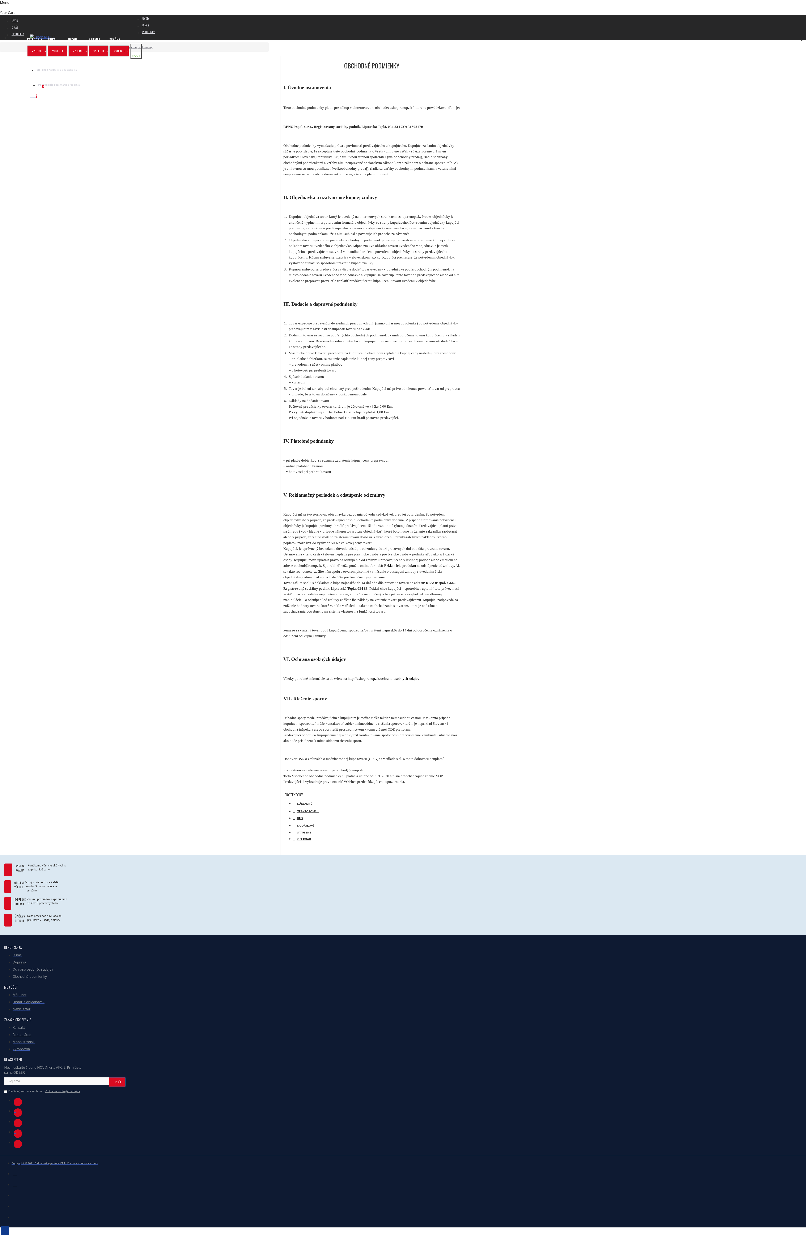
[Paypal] (15, 1194)
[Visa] (15, 1173)
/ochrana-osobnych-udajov (399, 679)
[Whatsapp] (18, 1144)
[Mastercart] (15, 1184)
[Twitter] (18, 1112)
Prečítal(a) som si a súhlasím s (44, 1091)
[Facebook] (18, 1102)
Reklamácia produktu (400, 566)
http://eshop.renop (361, 679)
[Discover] (15, 1216)
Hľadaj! (136, 56)
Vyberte (38, 51)
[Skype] (18, 1133)
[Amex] (15, 1205)
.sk (377, 679)
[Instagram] (18, 1123)
